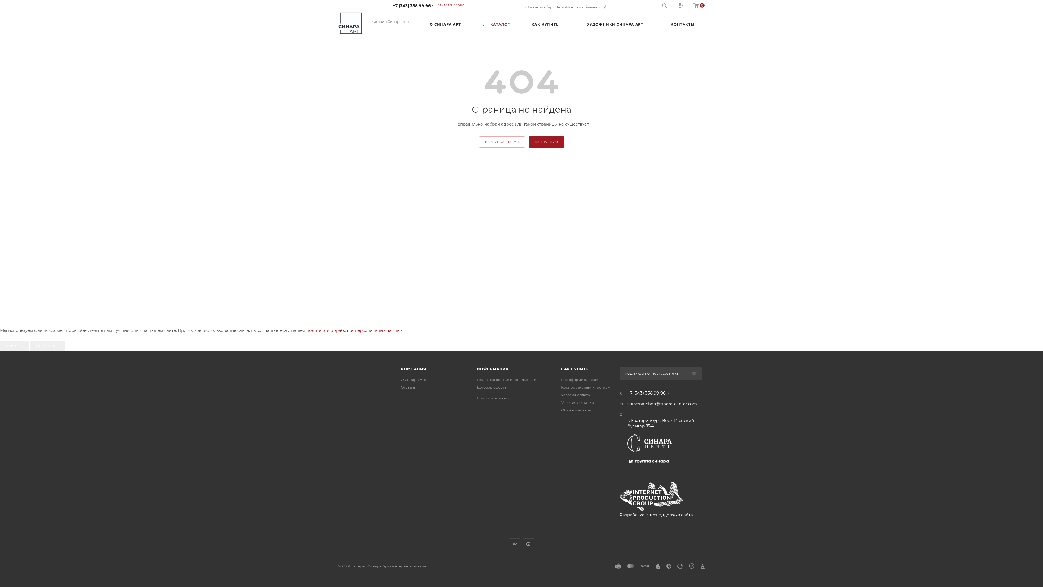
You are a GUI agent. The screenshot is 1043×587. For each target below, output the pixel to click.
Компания (413, 369)
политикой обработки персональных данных (354, 330)
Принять (14, 346)
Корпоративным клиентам (585, 387)
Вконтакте (514, 544)
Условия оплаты (575, 395)
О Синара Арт (413, 379)
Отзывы (408, 387)
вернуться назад (502, 142)
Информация (493, 369)
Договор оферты (492, 387)
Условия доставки (577, 402)
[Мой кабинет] (680, 6)
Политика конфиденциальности (506, 379)
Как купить (574, 369)
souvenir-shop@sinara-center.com (662, 403)
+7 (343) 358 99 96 (412, 5)
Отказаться (47, 346)
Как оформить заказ (579, 379)
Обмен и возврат (577, 410)
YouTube (528, 544)
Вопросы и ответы (493, 398)
